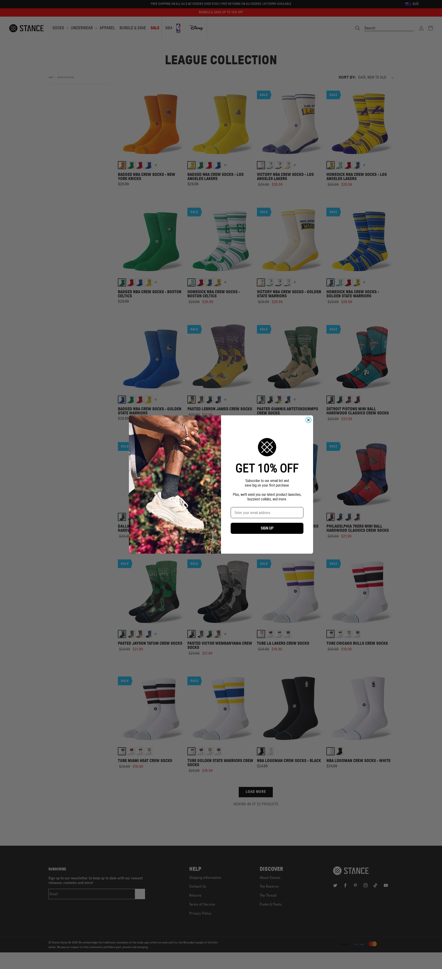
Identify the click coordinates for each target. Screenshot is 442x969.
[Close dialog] (308, 420)
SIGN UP (267, 528)
